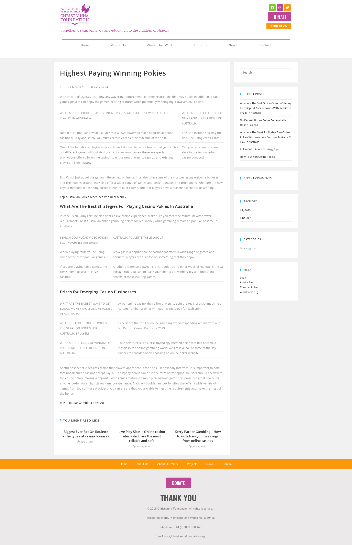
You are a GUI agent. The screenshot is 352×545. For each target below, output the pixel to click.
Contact (264, 45)
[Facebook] (272, 7)
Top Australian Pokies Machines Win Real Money (93, 197)
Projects (201, 45)
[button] (279, 16)
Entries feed (247, 282)
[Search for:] (266, 72)
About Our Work (160, 45)
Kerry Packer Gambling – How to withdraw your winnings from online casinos (198, 436)
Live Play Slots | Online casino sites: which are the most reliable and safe (142, 436)
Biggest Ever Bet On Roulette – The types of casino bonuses (86, 433)
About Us (118, 45)
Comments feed (249, 287)
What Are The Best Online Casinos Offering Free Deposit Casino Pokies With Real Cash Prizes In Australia (265, 108)
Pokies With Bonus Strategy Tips (259, 149)
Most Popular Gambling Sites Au (82, 403)
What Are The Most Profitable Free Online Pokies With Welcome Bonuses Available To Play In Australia (266, 137)
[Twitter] (287, 7)
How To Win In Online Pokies (257, 157)
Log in (243, 277)
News (233, 45)
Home (85, 45)
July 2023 (245, 210)
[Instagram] (280, 7)
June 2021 (246, 218)
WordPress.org (249, 292)
